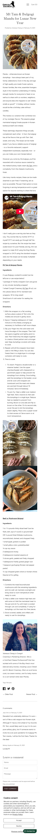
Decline (19, 826)
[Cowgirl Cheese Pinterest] (13, 689)
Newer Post (30, 694)
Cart (34, 5)
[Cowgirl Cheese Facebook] (4, 689)
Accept (19, 820)
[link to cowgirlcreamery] (9, 4)
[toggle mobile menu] (27, 4)
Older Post (9, 694)
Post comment (10, 789)
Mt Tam (29, 166)
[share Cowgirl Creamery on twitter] (8, 689)
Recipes (9, 682)
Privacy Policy (17, 814)
